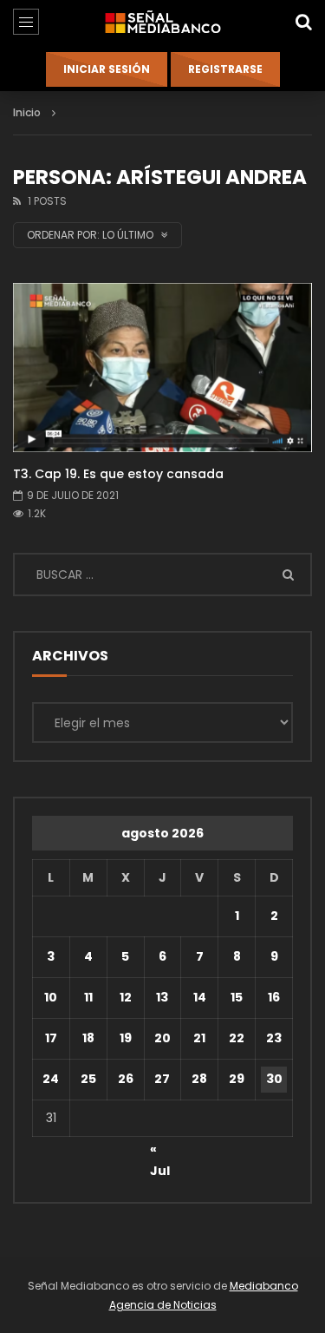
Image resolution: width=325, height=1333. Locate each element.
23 (274, 1038)
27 (162, 1078)
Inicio (27, 112)
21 (199, 1038)
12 (126, 997)
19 (126, 1038)
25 (88, 1078)
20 (162, 1038)
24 (50, 1078)
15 (237, 997)
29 (236, 1078)
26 (125, 1078)
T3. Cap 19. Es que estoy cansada (118, 474)
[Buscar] (303, 21)
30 (274, 1078)
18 (88, 1038)
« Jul (160, 1151)
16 (274, 997)
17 (51, 1038)
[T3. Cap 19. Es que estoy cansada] (162, 367)
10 (50, 997)
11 (88, 997)
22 (236, 1038)
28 (199, 1078)
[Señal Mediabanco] (162, 22)
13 (162, 997)
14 (199, 997)
